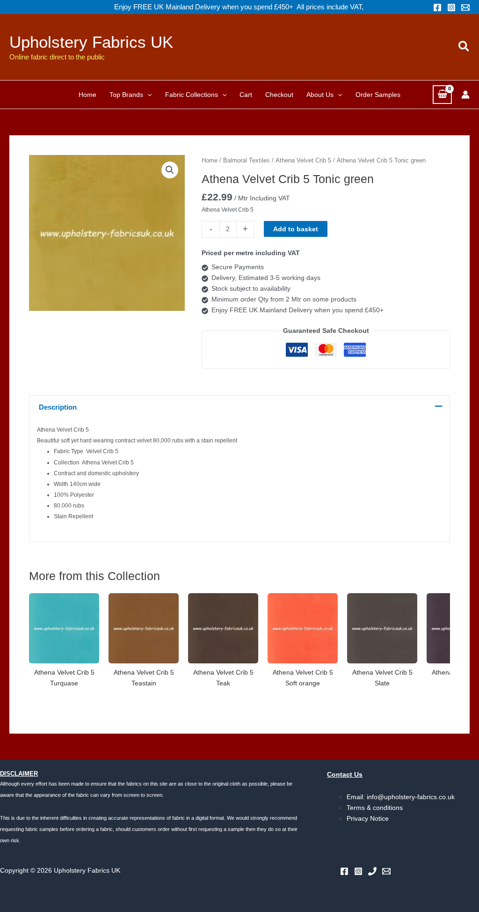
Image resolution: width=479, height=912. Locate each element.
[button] (464, 47)
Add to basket (295, 229)
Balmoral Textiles (246, 160)
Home (210, 160)
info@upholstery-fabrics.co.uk (411, 797)
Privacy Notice (368, 818)
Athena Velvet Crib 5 (303, 160)
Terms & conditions (375, 807)
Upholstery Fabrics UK (91, 42)
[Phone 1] (372, 871)
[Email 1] (465, 7)
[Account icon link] (465, 94)
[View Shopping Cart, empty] (442, 94)
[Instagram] (451, 7)
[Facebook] (437, 7)
